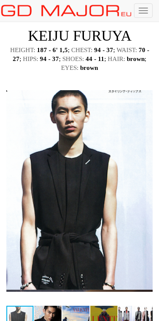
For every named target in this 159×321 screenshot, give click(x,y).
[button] (145, 84)
